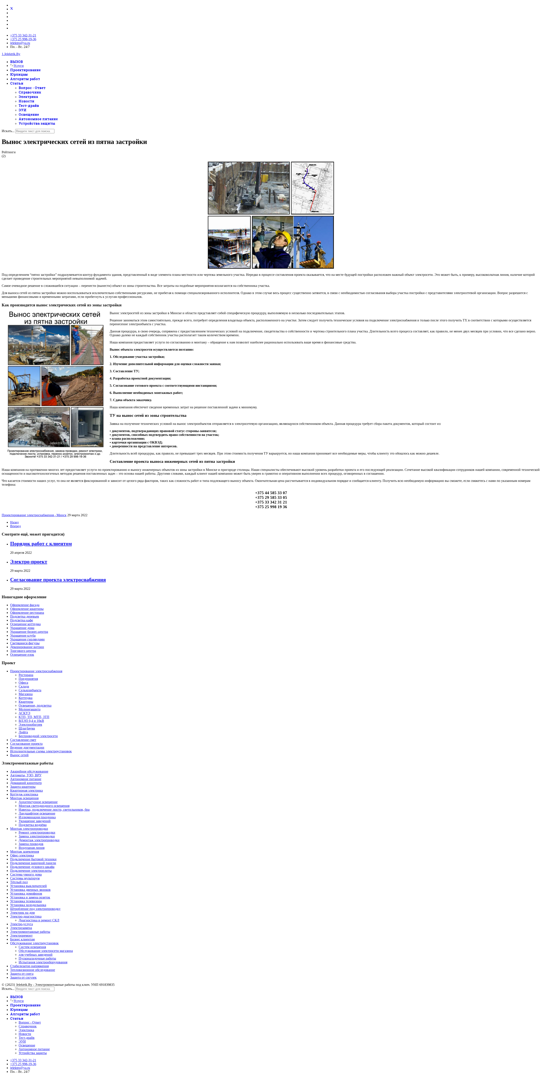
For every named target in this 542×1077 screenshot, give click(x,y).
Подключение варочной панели (33, 863)
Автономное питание (38, 119)
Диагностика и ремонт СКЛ (39, 920)
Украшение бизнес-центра (29, 631)
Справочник (30, 92)
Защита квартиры (23, 786)
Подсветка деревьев (24, 616)
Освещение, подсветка (35, 705)
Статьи (16, 83)
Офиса (23, 682)
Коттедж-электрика (24, 794)
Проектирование (25, 70)
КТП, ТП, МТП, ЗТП (34, 717)
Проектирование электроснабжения (36, 671)
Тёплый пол (19, 882)
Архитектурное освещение (38, 802)
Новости (26, 101)
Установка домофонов (26, 893)
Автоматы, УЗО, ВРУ (25, 775)
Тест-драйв (29, 105)
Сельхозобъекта (30, 690)
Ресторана (26, 675)
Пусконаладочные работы (37, 958)
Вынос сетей (19, 755)
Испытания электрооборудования (43, 962)
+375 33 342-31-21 (23, 35)
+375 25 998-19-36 (23, 39)
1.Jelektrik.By (11, 54)
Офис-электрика (22, 855)
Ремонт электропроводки (37, 832)
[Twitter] (11, 9)
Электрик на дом (22, 912)
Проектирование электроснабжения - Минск (34, 515)
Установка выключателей (28, 886)
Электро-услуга (21, 924)
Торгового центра (23, 651)
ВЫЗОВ (16, 61)
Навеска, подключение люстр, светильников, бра (54, 809)
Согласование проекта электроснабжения (58, 579)
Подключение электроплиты (31, 870)
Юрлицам (19, 74)
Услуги (19, 65)
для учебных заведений (36, 954)
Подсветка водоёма (33, 825)
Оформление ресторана (27, 612)
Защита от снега (21, 973)
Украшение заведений (35, 821)
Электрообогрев (30, 724)
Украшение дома (22, 628)
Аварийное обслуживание (29, 771)
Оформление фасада (24, 605)
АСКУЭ (24, 713)
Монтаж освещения (24, 798)
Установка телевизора (26, 901)
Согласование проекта (26, 743)
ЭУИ (22, 110)
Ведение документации (27, 747)
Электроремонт (21, 935)
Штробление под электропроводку (35, 909)
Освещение (29, 114)
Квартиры (26, 701)
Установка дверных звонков (30, 889)
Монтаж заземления (24, 851)
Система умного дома (26, 874)
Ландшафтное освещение (37, 813)
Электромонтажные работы (30, 931)
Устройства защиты (37, 123)
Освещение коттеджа (25, 624)
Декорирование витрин (27, 647)
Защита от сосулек (23, 977)
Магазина (26, 694)
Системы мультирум (25, 878)
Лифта (23, 732)
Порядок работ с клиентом (41, 543)
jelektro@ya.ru (20, 43)
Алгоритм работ (25, 79)
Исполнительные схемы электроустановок (41, 751)
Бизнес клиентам (22, 939)
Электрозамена (21, 928)
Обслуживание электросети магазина (46, 951)
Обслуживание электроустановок (34, 943)
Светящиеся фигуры (25, 643)
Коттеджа (25, 698)
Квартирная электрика (26, 790)
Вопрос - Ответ (32, 87)
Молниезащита (29, 709)
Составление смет (23, 740)
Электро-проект (28, 561)
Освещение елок (22, 654)
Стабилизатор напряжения (29, 966)
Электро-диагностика (25, 916)
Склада (24, 686)
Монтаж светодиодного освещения (44, 806)
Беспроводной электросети (38, 736)
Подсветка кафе (21, 620)
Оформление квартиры (27, 609)
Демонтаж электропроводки (39, 840)
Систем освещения (32, 947)
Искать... (8, 131)
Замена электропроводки (37, 836)
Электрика (28, 96)
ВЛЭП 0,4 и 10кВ (31, 721)
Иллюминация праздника (37, 817)
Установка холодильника (28, 905)
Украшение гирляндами (27, 639)
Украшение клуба (23, 635)
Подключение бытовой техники (33, 859)
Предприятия (28, 679)
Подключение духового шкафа (32, 867)
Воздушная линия (31, 848)
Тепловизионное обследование (32, 970)
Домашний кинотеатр (26, 783)
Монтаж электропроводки (29, 828)
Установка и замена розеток (30, 897)
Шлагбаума (27, 728)
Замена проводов (31, 844)
